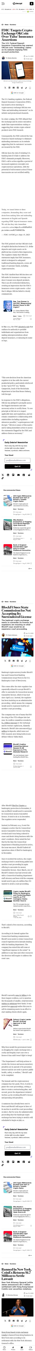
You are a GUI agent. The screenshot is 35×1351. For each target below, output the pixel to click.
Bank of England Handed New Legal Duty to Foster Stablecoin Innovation (22, 547)
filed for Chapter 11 (19, 805)
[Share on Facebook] (18, 88)
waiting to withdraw (9, 1003)
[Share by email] (14, 88)
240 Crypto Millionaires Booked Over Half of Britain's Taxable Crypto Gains (22, 498)
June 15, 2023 (24, 234)
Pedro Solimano (12, 635)
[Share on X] (5, 88)
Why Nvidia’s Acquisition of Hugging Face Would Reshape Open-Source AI (22, 522)
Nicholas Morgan (13, 1295)
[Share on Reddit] (22, 88)
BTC (3, 9)
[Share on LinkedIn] (9, 88)
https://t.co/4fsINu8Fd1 (23, 227)
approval (13, 1006)
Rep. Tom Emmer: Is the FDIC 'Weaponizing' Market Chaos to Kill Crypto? (22, 304)
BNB (30, 9)
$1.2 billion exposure (9, 723)
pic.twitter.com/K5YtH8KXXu (13, 230)
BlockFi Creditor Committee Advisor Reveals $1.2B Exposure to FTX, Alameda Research (20, 748)
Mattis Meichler (12, 58)
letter (13, 119)
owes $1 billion (21, 995)
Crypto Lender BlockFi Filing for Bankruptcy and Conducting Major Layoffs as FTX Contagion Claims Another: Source (22, 896)
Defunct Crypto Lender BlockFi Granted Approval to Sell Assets (22, 1022)
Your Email (9, 455)
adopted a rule (23, 327)
